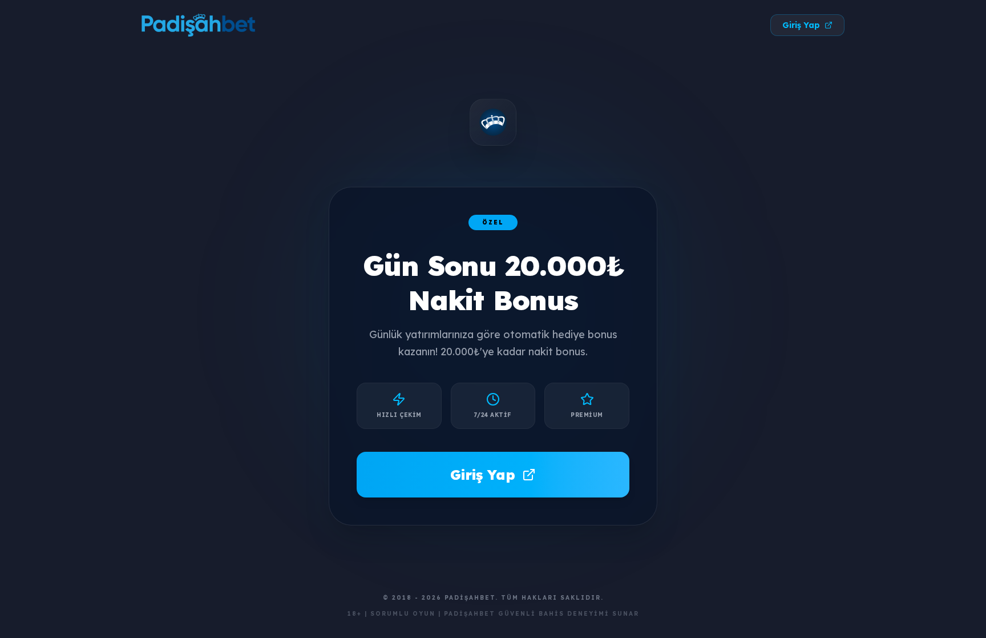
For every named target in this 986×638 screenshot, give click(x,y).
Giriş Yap (801, 25)
